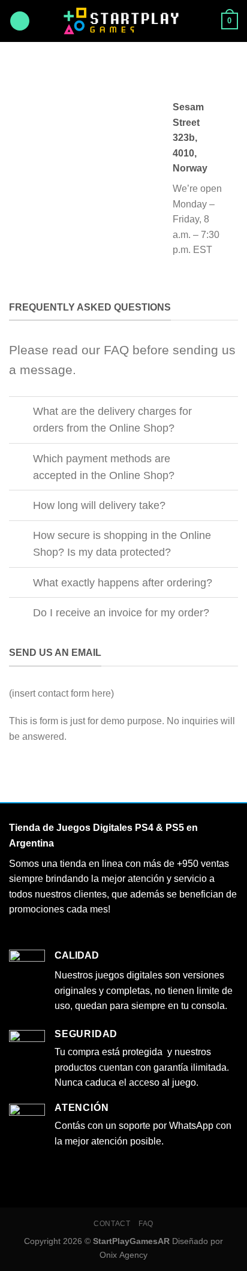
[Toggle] (20, 413)
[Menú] (19, 21)
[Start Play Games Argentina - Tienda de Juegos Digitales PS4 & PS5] (123, 21)
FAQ (145, 1223)
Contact (112, 1223)
